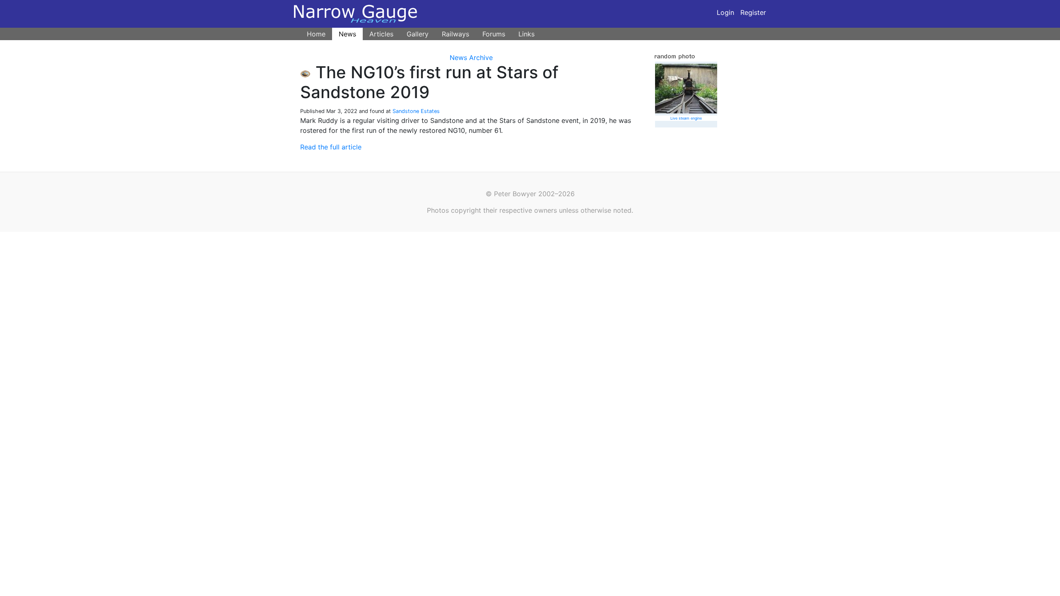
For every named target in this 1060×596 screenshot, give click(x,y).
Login (725, 12)
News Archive (471, 57)
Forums (493, 34)
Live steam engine (686, 118)
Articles (381, 34)
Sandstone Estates (416, 111)
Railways (455, 34)
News (347, 34)
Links (526, 34)
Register (753, 12)
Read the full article (330, 147)
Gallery (418, 34)
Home (316, 34)
